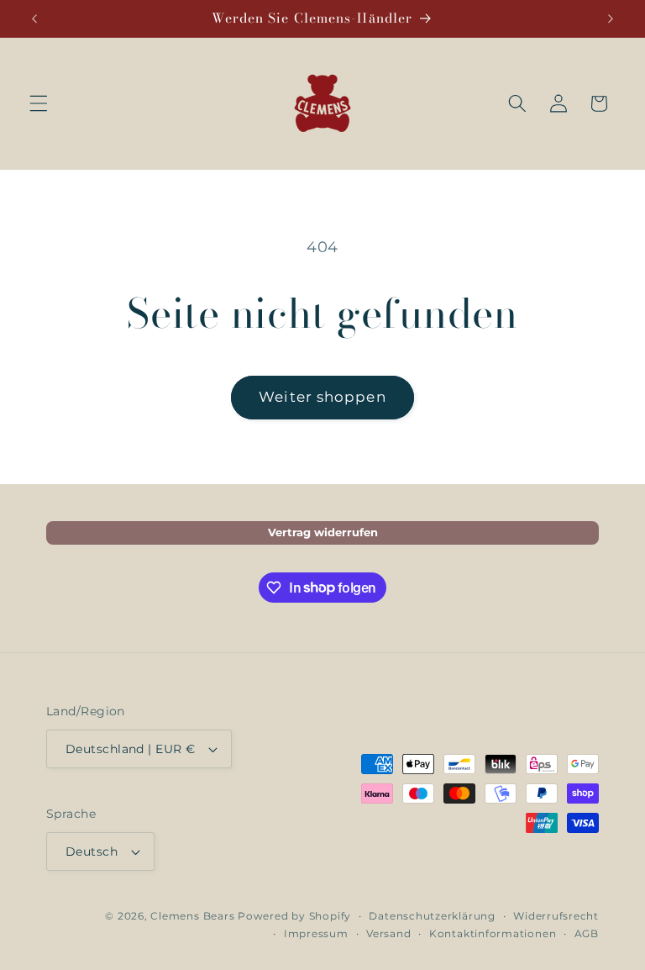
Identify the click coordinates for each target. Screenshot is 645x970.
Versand (388, 933)
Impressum (316, 933)
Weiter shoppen (322, 396)
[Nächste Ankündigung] (610, 18)
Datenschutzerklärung (432, 915)
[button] (38, 103)
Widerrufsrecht (556, 915)
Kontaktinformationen (492, 933)
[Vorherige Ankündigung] (34, 18)
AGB (586, 933)
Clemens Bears (192, 915)
